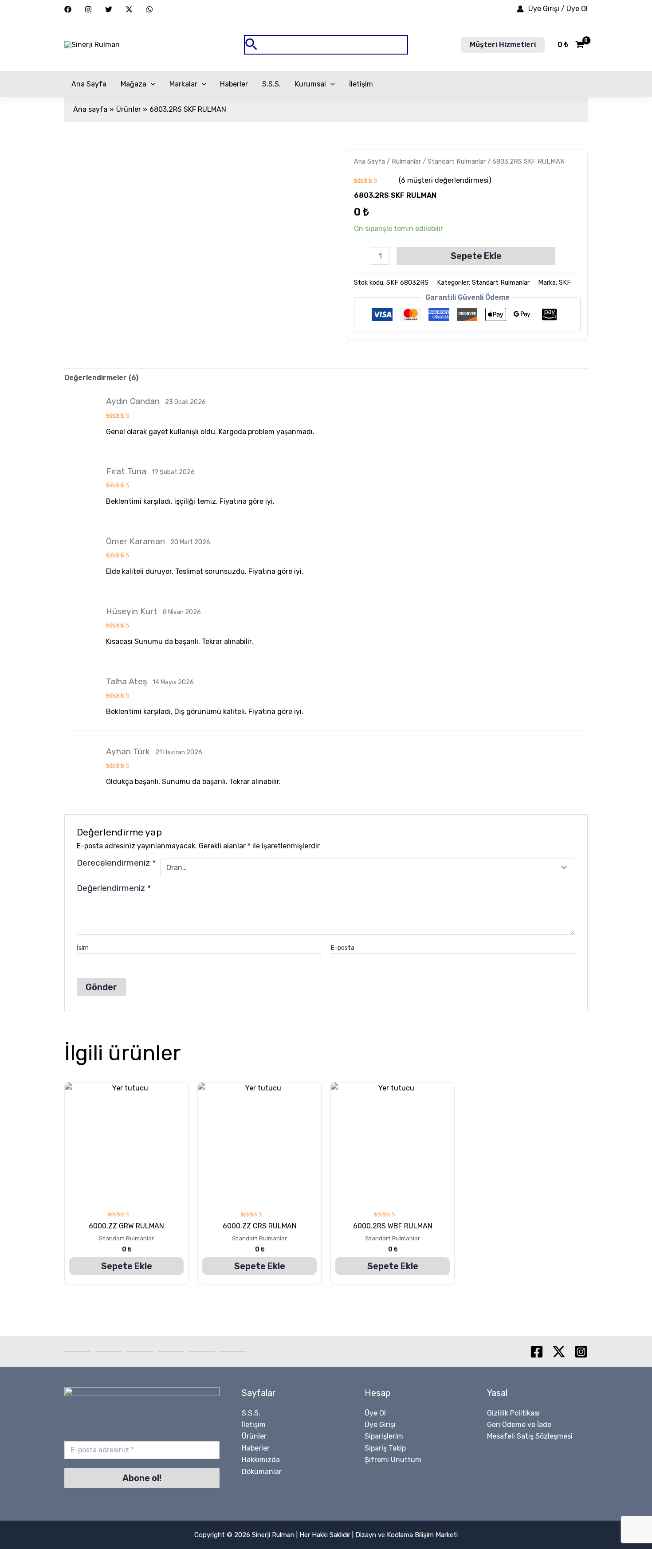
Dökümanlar (262, 1471)
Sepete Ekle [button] (126, 1266)
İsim (83, 948)
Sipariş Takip (385, 1448)
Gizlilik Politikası (513, 1413)
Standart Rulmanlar (457, 161)
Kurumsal (310, 84)
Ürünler (254, 1436)
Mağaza (133, 84)
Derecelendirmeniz (116, 863)
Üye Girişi (380, 1424)
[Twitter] (108, 9)
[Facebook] (67, 9)
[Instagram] (88, 9)
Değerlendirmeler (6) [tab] (101, 377)
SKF (565, 282)
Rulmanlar (406, 161)
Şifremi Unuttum (393, 1459)
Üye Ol (375, 1413)
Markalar (183, 84)
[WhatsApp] (149, 9)
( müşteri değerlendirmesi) (445, 180)
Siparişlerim (384, 1436)
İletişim (361, 84)
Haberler (234, 84)
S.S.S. (271, 84)
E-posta (342, 948)
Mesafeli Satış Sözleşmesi (530, 1436)
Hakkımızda (261, 1459)
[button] (326, 45)
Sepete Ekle (476, 256)
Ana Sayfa (88, 84)
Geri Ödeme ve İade (519, 1424)
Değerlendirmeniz (114, 888)
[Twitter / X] (129, 9)
